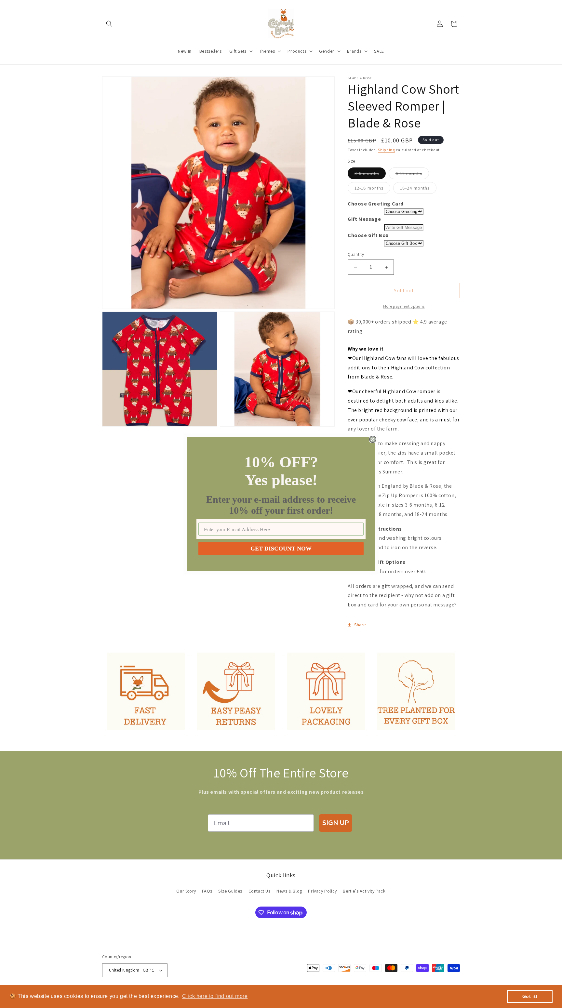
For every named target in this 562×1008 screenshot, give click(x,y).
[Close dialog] (372, 439)
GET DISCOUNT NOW (281, 548)
